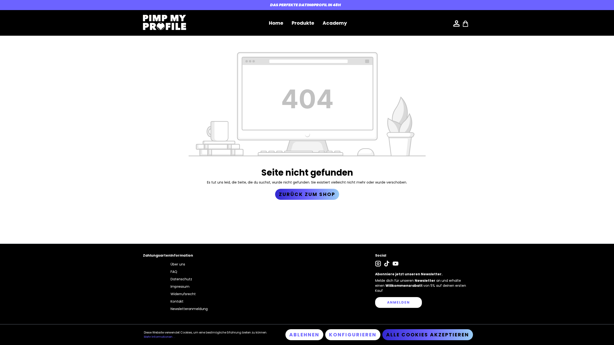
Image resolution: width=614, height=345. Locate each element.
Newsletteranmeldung (189, 308)
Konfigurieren (353, 334)
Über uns (178, 264)
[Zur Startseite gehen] (165, 22)
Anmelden (398, 302)
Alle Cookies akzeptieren (427, 334)
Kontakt (177, 301)
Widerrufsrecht (183, 294)
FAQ (174, 271)
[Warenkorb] (465, 23)
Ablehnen (304, 334)
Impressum (180, 286)
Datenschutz (181, 279)
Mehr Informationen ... (159, 337)
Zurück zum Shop (307, 194)
